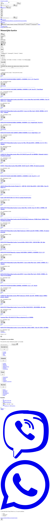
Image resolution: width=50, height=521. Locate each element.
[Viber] (25, 459)
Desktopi (8, 20)
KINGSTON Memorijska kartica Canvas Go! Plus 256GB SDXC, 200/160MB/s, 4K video (22, 307)
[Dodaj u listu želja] (1, 74)
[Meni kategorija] (1, 3)
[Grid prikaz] (1, 44)
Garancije (5, 380)
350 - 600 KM (14, 66)
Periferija (18, 20)
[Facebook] (1, 409)
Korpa (4, 395)
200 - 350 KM (8, 66)
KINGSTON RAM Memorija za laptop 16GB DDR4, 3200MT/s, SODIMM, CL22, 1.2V (22, 252)
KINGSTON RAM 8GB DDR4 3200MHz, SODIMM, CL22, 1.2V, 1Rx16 (18, 285)
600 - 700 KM (19, 66)
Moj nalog (5, 391)
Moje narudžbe (6, 393)
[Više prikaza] (1, 47)
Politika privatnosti (10, 517)
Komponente (22, 20)
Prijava (4, 389)
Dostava (4, 378)
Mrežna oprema (13, 20)
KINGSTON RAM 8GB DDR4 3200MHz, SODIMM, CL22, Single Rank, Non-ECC (21, 122)
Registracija (5, 390)
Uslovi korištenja (3, 517)
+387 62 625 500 (7, 400)
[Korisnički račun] (1, 9)
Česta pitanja (5, 377)
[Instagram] (2, 409)
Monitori (5, 20)
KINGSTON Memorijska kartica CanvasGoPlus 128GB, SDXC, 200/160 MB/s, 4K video (22, 242)
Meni (19, 3)
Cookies (15, 517)
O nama (4, 351)
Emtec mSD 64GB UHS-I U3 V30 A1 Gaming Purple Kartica (15, 197)
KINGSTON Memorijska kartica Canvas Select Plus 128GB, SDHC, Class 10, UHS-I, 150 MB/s (24, 327)
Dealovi (3, 22)
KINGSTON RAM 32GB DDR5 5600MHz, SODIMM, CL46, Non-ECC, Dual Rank (21, 89)
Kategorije (4, 19)
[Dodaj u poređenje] (4, 74)
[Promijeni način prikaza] (1, 38)
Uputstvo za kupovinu (7, 381)
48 (3, 42)
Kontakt (4, 353)
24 (1, 42)
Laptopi (1, 20)
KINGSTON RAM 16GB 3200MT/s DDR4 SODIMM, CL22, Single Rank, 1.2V (20, 132)
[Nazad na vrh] (1, 519)
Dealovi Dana (4, 26)
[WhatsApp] (25, 509)
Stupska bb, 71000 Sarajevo (9, 405)
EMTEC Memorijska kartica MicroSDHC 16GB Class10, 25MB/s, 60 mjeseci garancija (22, 165)
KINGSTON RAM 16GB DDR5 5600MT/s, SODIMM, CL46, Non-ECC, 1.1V (20, 176)
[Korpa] (1, 11)
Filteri (3, 34)
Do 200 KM (3, 66)
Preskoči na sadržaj (4, 1)
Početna (2, 27)
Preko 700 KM (25, 66)
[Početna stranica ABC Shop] (10, 3)
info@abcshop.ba (7, 402)
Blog (26, 20)
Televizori (5, 365)
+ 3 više (28, 59)
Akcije (4, 355)
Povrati (4, 379)
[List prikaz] (4, 44)
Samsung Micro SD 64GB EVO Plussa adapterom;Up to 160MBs (16, 317)
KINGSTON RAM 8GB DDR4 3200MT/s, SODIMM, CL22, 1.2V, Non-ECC (19, 79)
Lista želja (5, 394)
